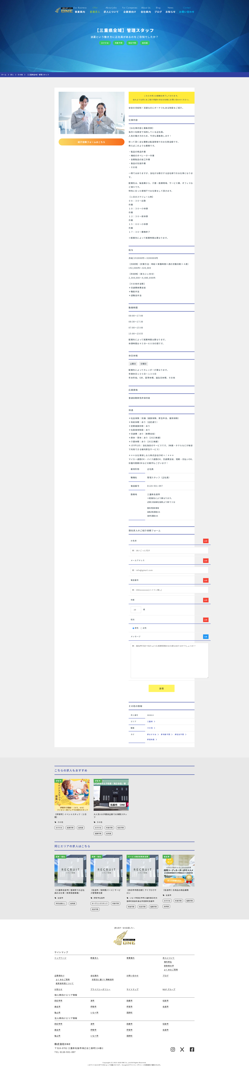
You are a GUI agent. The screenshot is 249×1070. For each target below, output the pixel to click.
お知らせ (58, 989)
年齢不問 (166, 734)
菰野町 (130, 1012)
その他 (150, 728)
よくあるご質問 (171, 969)
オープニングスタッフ (100, 903)
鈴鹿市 (130, 1000)
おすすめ (152, 734)
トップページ (60, 958)
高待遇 (152, 739)
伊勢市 (93, 1006)
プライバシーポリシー (100, 989)
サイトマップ (133, 989)
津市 (93, 1000)
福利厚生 (168, 961)
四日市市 (58, 1000)
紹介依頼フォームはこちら (91, 142)
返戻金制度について (65, 983)
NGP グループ (169, 989)
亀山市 (57, 1012)
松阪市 (166, 1000)
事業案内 (131, 958)
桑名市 (57, 1006)
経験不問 (70, 828)
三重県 (150, 721)
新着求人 (95, 958)
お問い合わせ (133, 975)
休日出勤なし (60, 903)
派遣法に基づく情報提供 (103, 979)
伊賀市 (130, 1006)
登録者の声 (169, 965)
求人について (169, 958)
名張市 (166, 1006)
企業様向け (59, 975)
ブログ (166, 975)
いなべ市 (95, 1012)
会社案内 (95, 975)
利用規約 (147, 1065)
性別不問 (180, 734)
